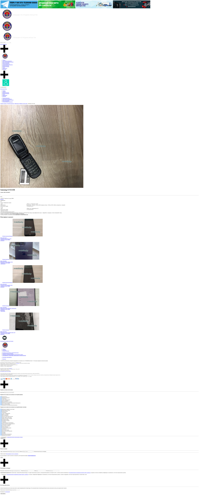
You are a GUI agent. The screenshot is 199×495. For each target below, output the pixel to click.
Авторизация (7, 491)
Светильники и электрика (6, 424)
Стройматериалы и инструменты (7, 422)
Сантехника (4, 421)
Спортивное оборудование (6, 427)
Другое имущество (5, 400)
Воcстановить (3, 493)
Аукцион (4, 91)
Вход (6, 44)
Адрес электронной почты (5, 451)
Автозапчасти (4, 428)
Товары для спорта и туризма (7, 418)
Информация (4, 68)
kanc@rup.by (17, 363)
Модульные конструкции (6, 435)
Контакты (4, 69)
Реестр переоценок (5, 62)
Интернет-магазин (5, 65)
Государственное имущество (7, 64)
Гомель (5, 371)
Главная (3, 60)
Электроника (4, 412)
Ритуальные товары (5, 419)
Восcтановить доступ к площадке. (12, 453)
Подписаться (3, 438)
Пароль (21, 451)
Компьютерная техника (6, 410)
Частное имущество (5, 63)
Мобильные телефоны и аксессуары (8, 409)
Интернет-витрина (5, 66)
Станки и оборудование (6, 399)
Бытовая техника (5, 411)
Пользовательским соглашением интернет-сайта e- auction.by (17, 474)
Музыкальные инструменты (7, 434)
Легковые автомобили (6, 397)
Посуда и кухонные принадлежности (8, 423)
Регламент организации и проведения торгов (10, 352)
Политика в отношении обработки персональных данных (12, 354)
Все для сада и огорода (6, 425)
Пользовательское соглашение (7, 353)
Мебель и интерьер (5, 414)
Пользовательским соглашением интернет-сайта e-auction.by (80, 472)
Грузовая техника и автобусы (7, 401)
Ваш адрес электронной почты (5, 470)
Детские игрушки (5, 426)
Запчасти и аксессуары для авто (7, 416)
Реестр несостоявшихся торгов (7, 61)
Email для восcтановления (5, 489)
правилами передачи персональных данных (15, 437)
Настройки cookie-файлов (7, 357)
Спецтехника (4, 398)
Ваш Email (2, 392)
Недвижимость (4, 396)
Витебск (3, 371)
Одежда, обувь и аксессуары (7, 417)
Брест (1, 371)
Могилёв (10, 371)
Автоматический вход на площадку (40, 451)
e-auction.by (10, 368)
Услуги (3, 67)
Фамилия (23, 470)
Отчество (47, 470)
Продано (2, 199)
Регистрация (2, 44)
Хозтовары (3, 433)
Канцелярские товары (5, 420)
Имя (35, 470)
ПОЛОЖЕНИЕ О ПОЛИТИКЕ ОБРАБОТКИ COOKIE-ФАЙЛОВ (14, 355)
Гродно (7, 371)
